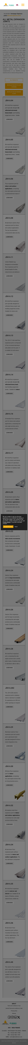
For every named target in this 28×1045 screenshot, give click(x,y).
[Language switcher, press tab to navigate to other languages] (17, 6)
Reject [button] (16, 526)
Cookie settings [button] (7, 522)
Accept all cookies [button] (8, 526)
